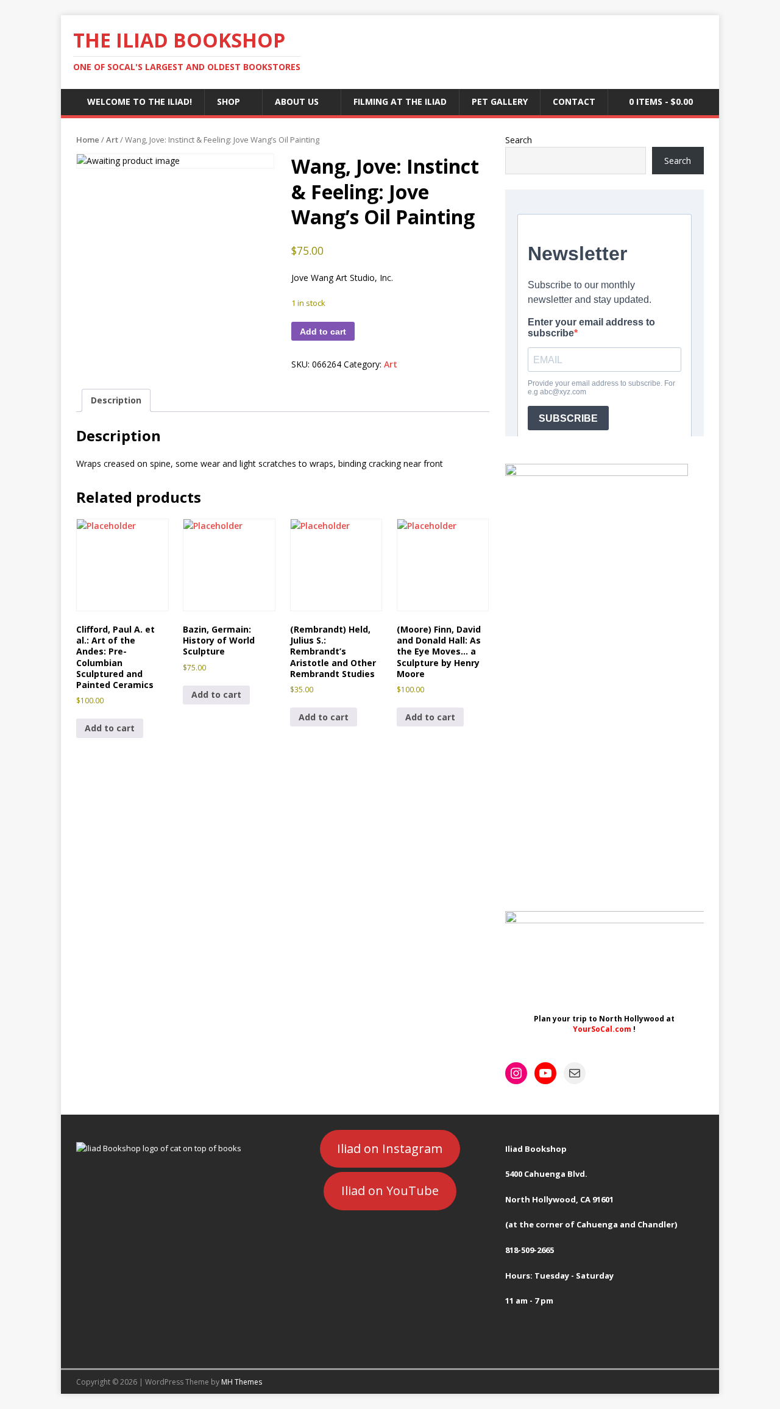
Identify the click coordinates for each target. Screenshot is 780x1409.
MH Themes (241, 1382)
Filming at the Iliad (400, 101)
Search (518, 140)
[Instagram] (516, 1073)
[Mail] (575, 1073)
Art (112, 139)
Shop (228, 101)
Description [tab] (116, 400)
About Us (297, 101)
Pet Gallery (500, 101)
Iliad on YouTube (390, 1190)
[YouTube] (545, 1073)
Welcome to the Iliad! (139, 101)
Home (87, 139)
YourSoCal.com (602, 1029)
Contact (574, 101)
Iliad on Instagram (389, 1148)
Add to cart (323, 331)
